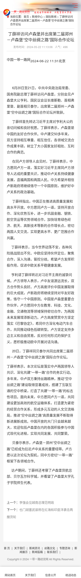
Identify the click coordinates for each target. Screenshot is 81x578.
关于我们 (19, 548)
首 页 (7, 548)
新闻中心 (37, 16)
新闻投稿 (37, 552)
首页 (26, 16)
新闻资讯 (34, 548)
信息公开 (50, 575)
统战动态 (70, 575)
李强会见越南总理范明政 (36, 502)
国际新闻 (51, 16)
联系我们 (52, 552)
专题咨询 (64, 548)
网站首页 (10, 575)
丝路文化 (49, 548)
